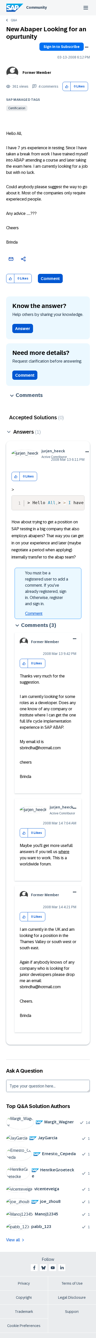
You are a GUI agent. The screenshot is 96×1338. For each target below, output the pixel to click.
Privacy (24, 1283)
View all (13, 1240)
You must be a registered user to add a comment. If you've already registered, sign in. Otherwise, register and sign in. (46, 588)
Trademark (24, 1312)
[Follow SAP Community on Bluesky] (43, 1268)
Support (72, 1312)
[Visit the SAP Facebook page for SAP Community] (34, 1268)
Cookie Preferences (23, 1326)
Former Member (37, 73)
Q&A (14, 20)
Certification (16, 108)
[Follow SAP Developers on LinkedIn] (62, 1268)
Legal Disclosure (72, 1297)
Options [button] (86, 47)
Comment (50, 278)
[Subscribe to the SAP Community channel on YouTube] (53, 1268)
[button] (67, 86)
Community (36, 7)
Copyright (24, 1297)
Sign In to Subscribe (62, 47)
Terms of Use (72, 1283)
